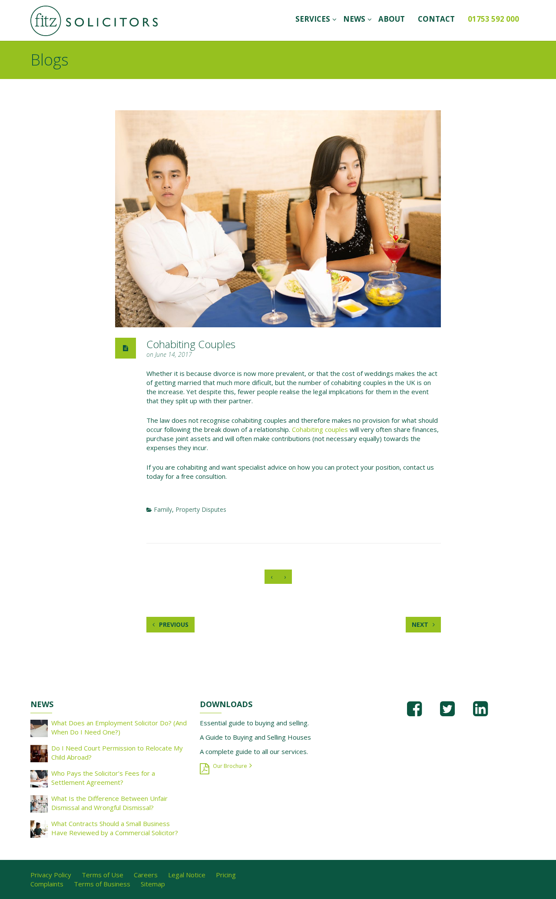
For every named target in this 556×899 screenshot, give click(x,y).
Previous (173, 624)
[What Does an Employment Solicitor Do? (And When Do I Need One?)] (39, 727)
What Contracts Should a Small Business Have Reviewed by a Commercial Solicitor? (114, 828)
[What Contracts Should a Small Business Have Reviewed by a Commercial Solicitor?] (39, 828)
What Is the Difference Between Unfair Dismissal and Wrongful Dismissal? (109, 803)
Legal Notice (186, 874)
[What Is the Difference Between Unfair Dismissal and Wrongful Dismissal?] (39, 803)
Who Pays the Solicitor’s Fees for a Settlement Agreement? (103, 778)
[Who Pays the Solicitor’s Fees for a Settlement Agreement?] (39, 778)
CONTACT (436, 19)
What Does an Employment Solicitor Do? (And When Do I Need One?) (119, 727)
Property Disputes (200, 509)
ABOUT (391, 19)
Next (421, 624)
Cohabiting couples (320, 429)
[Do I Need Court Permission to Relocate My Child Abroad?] (39, 752)
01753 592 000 (493, 19)
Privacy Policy (50, 874)
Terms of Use (102, 874)
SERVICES (312, 19)
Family (163, 509)
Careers (146, 874)
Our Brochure (230, 766)
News (354, 19)
